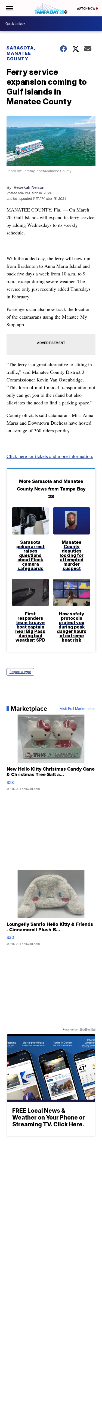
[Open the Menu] (9, 8)
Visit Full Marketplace (77, 708)
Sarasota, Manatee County (21, 53)
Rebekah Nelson (29, 187)
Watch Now (86, 8)
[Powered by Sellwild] (87, 1029)
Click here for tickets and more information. (50, 456)
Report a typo (20, 672)
